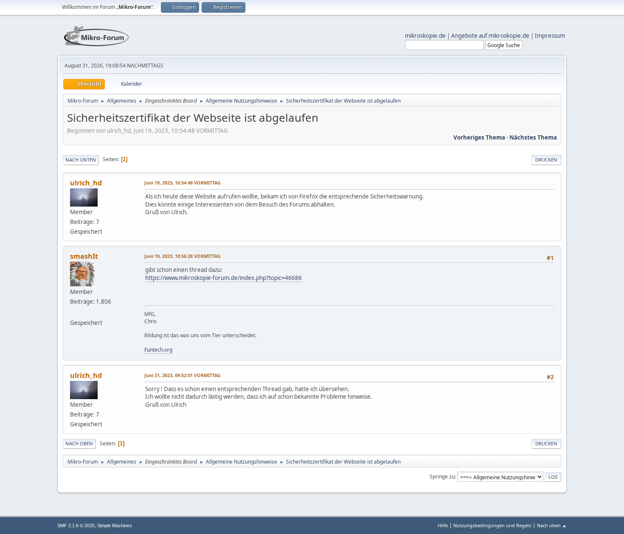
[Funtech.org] (73, 312)
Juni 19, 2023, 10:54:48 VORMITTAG (182, 182)
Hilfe (443, 525)
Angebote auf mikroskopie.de (490, 35)
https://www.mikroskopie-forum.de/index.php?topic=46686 (223, 278)
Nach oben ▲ (552, 525)
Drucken (546, 160)
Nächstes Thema (533, 137)
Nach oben (79, 443)
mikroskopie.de (425, 35)
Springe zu (442, 476)
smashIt (84, 256)
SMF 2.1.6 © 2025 (76, 525)
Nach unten (80, 160)
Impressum (550, 35)
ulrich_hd (86, 182)
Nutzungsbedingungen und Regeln (492, 525)
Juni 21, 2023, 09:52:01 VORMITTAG (182, 375)
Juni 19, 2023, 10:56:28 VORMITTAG (182, 256)
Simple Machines (114, 525)
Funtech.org (158, 349)
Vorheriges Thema (479, 137)
